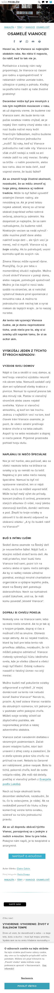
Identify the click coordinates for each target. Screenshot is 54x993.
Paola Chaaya (24, 874)
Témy (20, 27)
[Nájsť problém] (39, 2)
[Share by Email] (33, 41)
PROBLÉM (11, 2)
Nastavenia (27, 978)
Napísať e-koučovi (27, 856)
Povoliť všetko (27, 986)
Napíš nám (15, 904)
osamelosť (43, 27)
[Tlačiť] (39, 41)
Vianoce (30, 27)
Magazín (9, 27)
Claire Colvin (23, 868)
